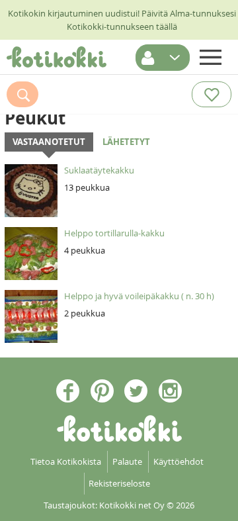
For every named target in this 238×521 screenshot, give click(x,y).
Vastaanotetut (49, 142)
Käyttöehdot (178, 461)
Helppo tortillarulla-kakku (114, 233)
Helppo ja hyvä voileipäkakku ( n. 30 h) (139, 296)
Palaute (127, 461)
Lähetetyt (126, 142)
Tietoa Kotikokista (65, 461)
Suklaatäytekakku (99, 170)
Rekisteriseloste (119, 483)
